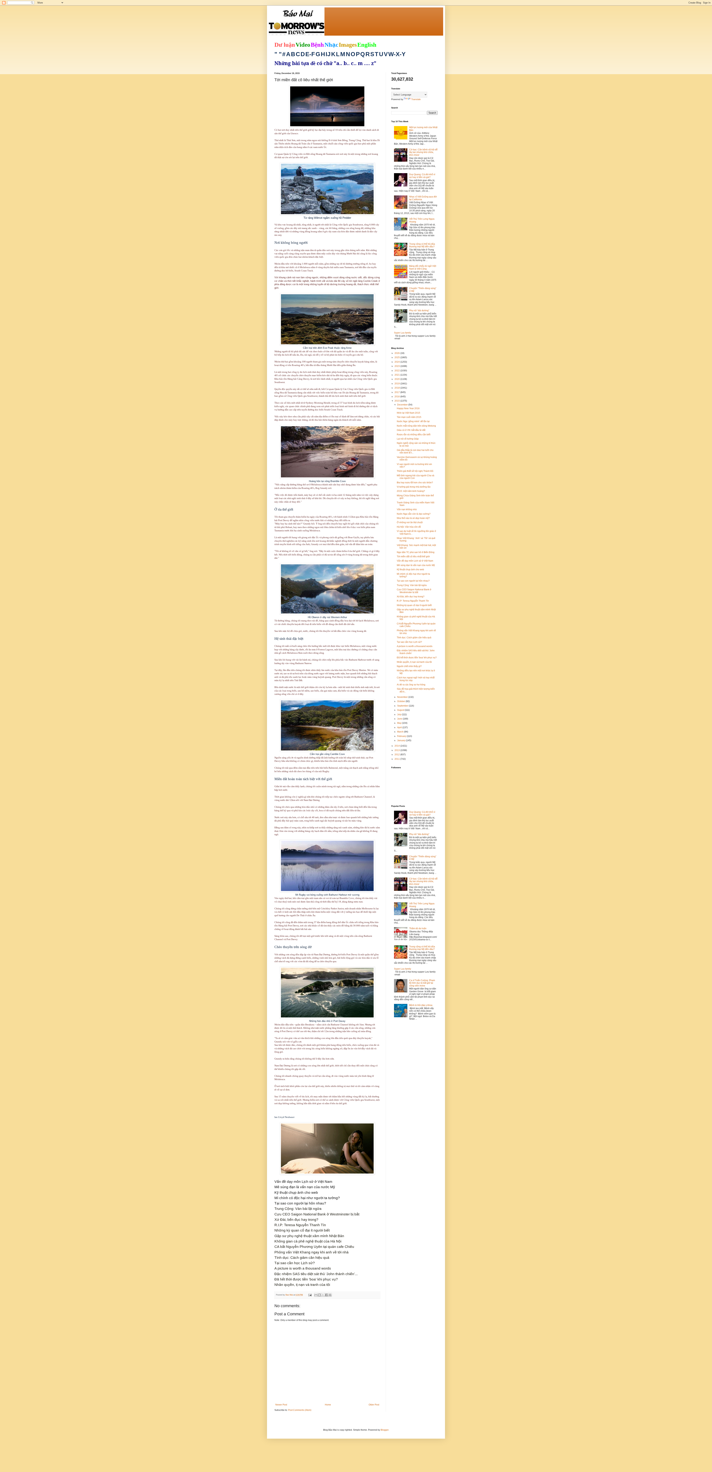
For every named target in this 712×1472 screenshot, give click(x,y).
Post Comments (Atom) (299, 1410)
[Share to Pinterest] (330, 1295)
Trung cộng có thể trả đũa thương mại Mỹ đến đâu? (422, 245)
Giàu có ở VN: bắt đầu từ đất (411, 430)
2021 (397, 375)
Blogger (384, 1430)
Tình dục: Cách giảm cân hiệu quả (414, 637)
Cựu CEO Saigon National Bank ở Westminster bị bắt (414, 590)
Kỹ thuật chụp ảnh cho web (410, 569)
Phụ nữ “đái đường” (419, 310)
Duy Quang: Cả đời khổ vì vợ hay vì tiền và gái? (422, 175)
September (403, 705)
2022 (397, 370)
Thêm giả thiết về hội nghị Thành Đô (415, 471)
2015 (397, 401)
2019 (397, 383)
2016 (397, 396)
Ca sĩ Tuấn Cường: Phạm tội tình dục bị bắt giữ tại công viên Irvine (422, 983)
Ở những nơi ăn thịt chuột (410, 522)
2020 (397, 379)
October (401, 701)
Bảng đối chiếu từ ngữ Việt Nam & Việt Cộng (422, 267)
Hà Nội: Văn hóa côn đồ (409, 527)
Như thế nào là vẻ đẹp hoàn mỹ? (413, 518)
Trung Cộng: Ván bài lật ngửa (412, 585)
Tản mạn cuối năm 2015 (409, 417)
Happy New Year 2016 (408, 408)
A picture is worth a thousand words (414, 646)
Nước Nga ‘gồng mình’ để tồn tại (413, 421)
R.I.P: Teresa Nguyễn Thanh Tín (413, 601)
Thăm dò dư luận (417, 928)
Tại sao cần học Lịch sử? (409, 642)
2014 (397, 746)
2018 (397, 388)
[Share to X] (323, 1295)
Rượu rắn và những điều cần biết (413, 434)
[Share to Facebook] (326, 1295)
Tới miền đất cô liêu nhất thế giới (413, 556)
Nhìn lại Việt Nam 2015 (408, 413)
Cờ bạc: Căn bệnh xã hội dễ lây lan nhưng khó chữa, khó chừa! (423, 152)
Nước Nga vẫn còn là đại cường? (414, 514)
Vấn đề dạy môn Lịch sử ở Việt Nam (415, 561)
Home (328, 1404)
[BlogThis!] (319, 1295)
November (402, 697)
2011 (397, 759)
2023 (397, 366)
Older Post (374, 1404)
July (399, 714)
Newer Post (281, 1404)
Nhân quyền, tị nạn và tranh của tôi (414, 662)
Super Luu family (402, 332)
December (402, 404)
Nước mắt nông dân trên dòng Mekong (416, 426)
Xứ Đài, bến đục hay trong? (410, 596)
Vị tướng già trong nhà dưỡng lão (414, 487)
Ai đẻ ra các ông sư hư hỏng (411, 684)
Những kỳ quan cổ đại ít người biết (414, 605)
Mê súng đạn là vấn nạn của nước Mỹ (416, 565)
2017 (397, 392)
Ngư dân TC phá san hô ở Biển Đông (415, 552)
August (401, 710)
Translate (416, 99)
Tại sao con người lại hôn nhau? (413, 581)
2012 (397, 754)
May (399, 723)
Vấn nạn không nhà (407, 509)
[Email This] (316, 1295)
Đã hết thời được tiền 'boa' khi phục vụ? (417, 657)
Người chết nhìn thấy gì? (409, 666)
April (399, 727)
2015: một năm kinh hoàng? (411, 491)
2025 (397, 357)
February (402, 736)
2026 (397, 353)
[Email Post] (309, 1295)
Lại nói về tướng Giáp (408, 439)
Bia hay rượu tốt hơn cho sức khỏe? (415, 482)
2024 (397, 362)
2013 (397, 750)
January (401, 740)
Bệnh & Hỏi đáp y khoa (420, 1005)
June (400, 718)
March (400, 731)
